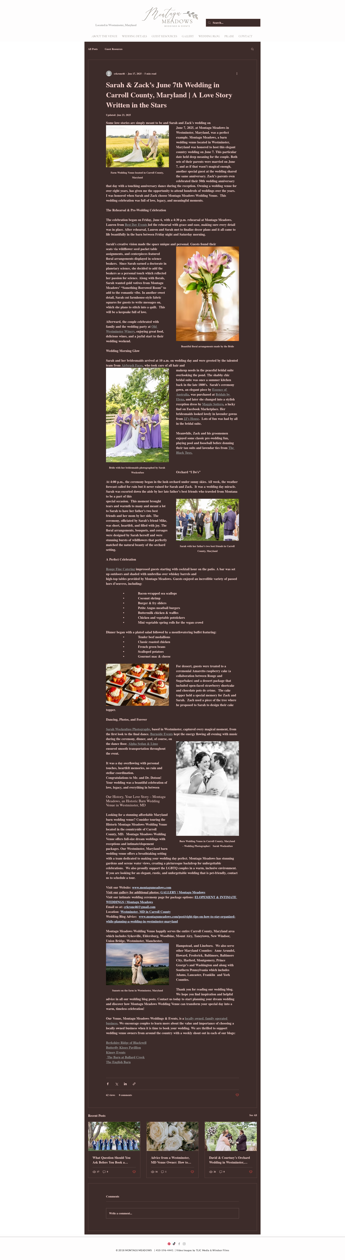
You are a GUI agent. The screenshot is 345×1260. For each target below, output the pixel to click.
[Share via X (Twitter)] (116, 1084)
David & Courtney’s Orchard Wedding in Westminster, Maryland (229, 1160)
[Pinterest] (169, 1244)
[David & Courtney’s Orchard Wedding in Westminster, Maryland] (231, 1136)
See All (253, 1115)
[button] (134, 36)
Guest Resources (113, 49)
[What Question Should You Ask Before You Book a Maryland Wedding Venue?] (114, 1136)
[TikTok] (174, 1244)
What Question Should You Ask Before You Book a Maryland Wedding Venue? (112, 1160)
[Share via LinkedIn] (125, 1084)
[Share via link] (134, 1084)
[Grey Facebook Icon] (179, 1244)
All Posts (93, 49)
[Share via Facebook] (107, 1084)
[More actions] (237, 73)
